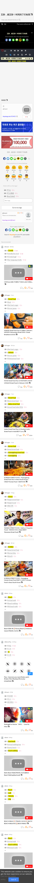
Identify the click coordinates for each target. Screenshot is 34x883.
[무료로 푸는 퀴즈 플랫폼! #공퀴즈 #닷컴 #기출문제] (17, 127)
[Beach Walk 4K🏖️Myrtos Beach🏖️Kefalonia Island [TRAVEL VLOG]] (18, 619)
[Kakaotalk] (20, 40)
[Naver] (13, 40)
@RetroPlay (8, 642)
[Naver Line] (23, 40)
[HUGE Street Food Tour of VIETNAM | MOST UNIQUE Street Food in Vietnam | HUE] (18, 371)
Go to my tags (17, 208)
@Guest (5, 109)
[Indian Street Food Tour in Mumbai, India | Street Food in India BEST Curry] (18, 419)
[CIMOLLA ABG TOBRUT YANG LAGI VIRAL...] (18, 272)
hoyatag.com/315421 (9, 116)
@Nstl (6, 593)
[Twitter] (10, 40)
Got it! (13, 879)
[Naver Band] (27, 40)
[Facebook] (6, 40)
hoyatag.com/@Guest (8, 220)
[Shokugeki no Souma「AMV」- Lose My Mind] (18, 714)
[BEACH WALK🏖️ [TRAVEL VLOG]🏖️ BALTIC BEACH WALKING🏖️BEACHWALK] (18, 811)
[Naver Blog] (16, 40)
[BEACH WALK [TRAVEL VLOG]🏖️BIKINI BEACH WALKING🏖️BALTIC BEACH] (18, 860)
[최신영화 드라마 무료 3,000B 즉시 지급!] (17, 140)
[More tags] (5, 263)
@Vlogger (7, 295)
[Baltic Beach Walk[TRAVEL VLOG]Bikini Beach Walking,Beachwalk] (18, 763)
